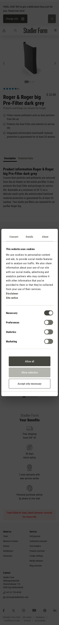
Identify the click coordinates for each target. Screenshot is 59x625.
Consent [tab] (13, 236)
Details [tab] (29, 236)
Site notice (12, 297)
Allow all (29, 361)
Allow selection (29, 372)
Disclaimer (12, 293)
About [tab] (45, 236)
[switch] (48, 322)
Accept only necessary (29, 383)
